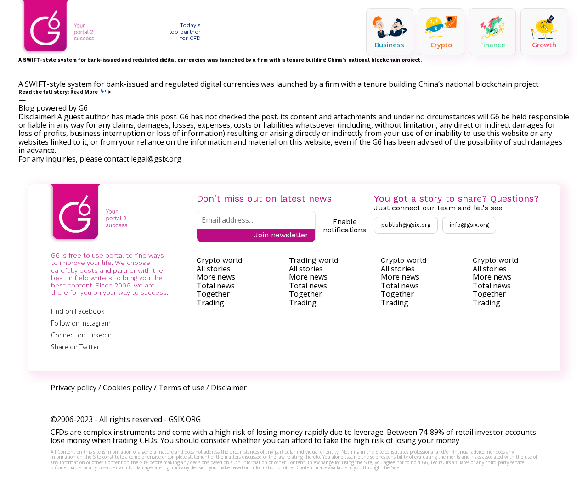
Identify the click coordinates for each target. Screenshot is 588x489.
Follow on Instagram (81, 323)
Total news (216, 285)
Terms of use (181, 387)
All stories (214, 268)
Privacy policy (73, 387)
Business (389, 44)
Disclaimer (229, 387)
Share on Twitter (75, 347)
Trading (210, 302)
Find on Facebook (77, 311)
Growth (544, 44)
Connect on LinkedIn (81, 335)
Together (213, 294)
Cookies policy (127, 387)
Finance (492, 44)
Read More (84, 92)
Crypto (441, 44)
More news (216, 277)
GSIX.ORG (185, 419)
